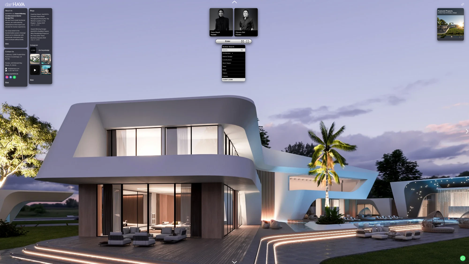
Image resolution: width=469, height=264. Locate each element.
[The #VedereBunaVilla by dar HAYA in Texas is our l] (46, 59)
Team (224, 66)
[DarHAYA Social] (6, 77)
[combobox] (230, 50)
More (7, 43)
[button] (438, 22)
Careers (225, 76)
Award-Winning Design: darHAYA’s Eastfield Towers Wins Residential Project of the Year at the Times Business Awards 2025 (40, 33)
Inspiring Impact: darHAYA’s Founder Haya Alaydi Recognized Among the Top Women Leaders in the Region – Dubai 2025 (40, 18)
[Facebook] (10, 77)
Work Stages (227, 63)
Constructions (227, 60)
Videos (225, 73)
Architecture (226, 53)
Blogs (224, 70)
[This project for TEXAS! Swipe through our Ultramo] (46, 70)
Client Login (228, 80)
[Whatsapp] (14, 77)
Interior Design (227, 56)
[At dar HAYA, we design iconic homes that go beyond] (35, 70)
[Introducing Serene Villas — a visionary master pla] (35, 59)
